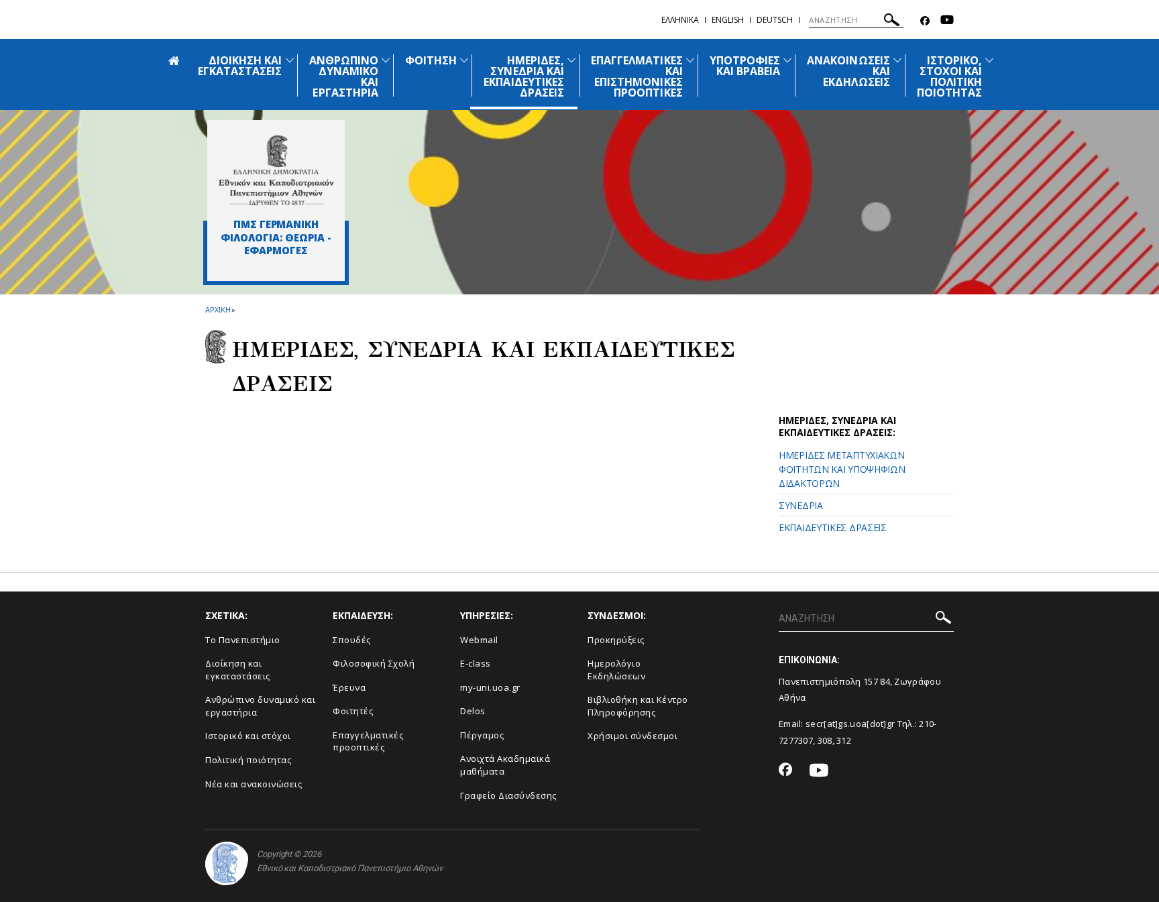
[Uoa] (226, 863)
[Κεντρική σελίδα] (276, 170)
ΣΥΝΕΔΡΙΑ (801, 505)
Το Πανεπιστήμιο (242, 640)
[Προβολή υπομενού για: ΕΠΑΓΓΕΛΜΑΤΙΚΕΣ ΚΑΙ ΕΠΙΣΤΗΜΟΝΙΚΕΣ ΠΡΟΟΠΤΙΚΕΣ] (690, 60)
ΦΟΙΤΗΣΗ (431, 60)
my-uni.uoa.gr (490, 687)
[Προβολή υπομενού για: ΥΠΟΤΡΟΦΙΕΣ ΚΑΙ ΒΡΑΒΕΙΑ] (787, 60)
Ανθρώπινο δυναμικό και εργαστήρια (260, 705)
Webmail (479, 640)
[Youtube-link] (947, 21)
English (728, 19)
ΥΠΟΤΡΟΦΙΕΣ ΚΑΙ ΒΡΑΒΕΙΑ (745, 65)
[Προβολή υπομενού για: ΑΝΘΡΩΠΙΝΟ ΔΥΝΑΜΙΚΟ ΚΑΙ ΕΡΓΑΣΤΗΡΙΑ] (385, 60)
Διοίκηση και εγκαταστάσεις (237, 669)
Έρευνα (349, 687)
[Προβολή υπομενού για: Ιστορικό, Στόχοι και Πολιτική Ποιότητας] (989, 60)
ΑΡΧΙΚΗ (217, 309)
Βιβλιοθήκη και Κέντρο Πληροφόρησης (638, 705)
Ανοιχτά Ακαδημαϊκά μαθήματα (505, 764)
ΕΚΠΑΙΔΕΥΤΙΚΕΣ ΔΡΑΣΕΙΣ (833, 527)
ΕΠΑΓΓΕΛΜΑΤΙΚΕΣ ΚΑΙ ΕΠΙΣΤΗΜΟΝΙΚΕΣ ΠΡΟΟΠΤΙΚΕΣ (637, 76)
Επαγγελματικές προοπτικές (368, 741)
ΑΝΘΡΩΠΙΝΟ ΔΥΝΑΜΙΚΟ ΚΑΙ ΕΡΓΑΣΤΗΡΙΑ (343, 76)
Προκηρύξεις (616, 640)
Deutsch (775, 19)
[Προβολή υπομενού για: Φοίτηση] (464, 60)
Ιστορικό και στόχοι (248, 736)
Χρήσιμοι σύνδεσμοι (632, 736)
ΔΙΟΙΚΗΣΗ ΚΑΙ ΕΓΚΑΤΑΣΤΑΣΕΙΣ (240, 65)
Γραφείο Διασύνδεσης (508, 795)
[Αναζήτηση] (891, 22)
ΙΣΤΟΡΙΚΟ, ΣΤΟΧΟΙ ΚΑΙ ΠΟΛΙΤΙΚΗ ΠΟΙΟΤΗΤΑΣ (949, 76)
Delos (473, 711)
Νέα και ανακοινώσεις (253, 784)
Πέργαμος (482, 735)
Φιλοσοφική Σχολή (374, 663)
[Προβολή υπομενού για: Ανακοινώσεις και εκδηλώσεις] (897, 60)
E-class (475, 663)
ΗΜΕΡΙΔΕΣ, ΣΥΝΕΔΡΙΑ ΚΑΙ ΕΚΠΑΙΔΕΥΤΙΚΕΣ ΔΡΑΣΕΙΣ (524, 76)
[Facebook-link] (925, 21)
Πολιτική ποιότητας (248, 760)
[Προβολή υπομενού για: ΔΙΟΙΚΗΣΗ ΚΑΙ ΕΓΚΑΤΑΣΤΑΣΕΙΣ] (289, 60)
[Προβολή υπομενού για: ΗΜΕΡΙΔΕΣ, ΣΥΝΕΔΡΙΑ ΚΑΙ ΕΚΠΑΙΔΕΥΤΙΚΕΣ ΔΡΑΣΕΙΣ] (571, 60)
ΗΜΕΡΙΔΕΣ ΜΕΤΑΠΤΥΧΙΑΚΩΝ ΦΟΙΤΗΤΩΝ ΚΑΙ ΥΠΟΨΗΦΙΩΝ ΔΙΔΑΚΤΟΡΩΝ (842, 469)
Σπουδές (352, 640)
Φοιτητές (353, 711)
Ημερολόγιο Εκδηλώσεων (616, 669)
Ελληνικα (680, 19)
